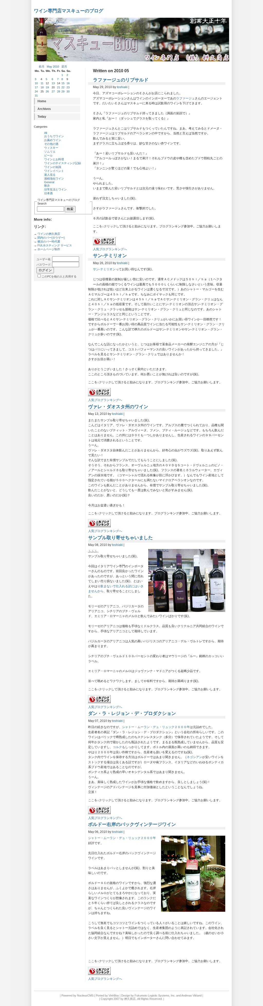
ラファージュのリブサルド (120, 79)
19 (47, 87)
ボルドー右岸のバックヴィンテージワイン (132, 824)
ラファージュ (185, 98)
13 (53, 83)
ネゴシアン (194, 757)
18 (42, 87)
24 (36, 91)
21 (58, 87)
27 (53, 91)
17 (36, 87)
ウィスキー (51, 147)
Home (41, 101)
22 (62, 87)
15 (62, 83)
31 (36, 95)
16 (68, 83)
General (49, 182)
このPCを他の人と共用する (59, 276)
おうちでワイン (54, 136)
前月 (41, 66)
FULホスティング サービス (54, 245)
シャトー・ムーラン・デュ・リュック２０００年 (156, 727)
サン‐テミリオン (110, 255)
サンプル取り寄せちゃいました (120, 537)
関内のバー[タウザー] (50, 237)
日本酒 (48, 193)
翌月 (64, 66)
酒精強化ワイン (54, 178)
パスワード (43, 264)
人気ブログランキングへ (110, 249)
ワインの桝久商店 (48, 233)
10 (36, 83)
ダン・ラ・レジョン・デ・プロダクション (132, 713)
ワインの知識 (52, 167)
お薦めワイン (52, 140)
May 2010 (53, 66)
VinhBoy (114, 995)
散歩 (47, 185)
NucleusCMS (85, 995)
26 (47, 91)
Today (41, 116)
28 (58, 91)
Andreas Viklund (191, 995)
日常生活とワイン (55, 189)
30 (68, 91)
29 (62, 91)
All (45, 132)
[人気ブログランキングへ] (104, 244)
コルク (117, 747)
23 (68, 87)
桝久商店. (130, 998)
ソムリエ (49, 151)
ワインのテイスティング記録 (62, 163)
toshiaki (122, 87)
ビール (48, 155)
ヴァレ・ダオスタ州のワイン (118, 406)
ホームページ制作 (48, 249)
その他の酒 (51, 143)
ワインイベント (54, 170)
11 (42, 83)
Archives (44, 109)
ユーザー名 (43, 259)
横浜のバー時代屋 (48, 241)
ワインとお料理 (54, 159)
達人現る (49, 174)
